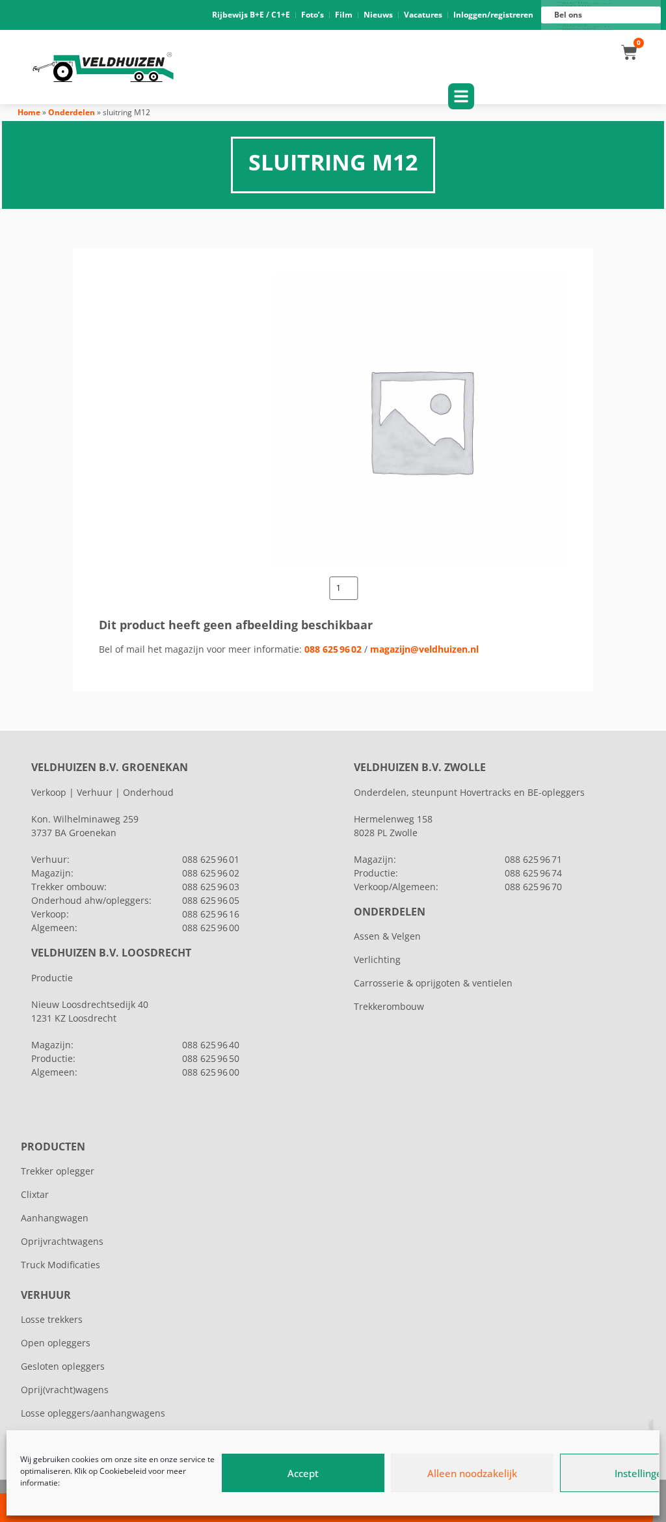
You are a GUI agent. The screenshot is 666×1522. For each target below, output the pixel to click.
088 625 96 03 (210, 886)
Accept (303, 1473)
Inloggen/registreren (493, 14)
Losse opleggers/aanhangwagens (93, 1413)
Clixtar (35, 1194)
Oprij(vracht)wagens (65, 1389)
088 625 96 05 (210, 900)
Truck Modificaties (60, 1264)
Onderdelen (71, 112)
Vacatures (423, 14)
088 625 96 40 (210, 1045)
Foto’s (312, 14)
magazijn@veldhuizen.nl (424, 649)
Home (29, 112)
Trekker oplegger (57, 1171)
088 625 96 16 (210, 914)
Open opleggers (55, 1343)
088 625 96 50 (210, 1058)
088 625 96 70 (533, 886)
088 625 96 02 (333, 649)
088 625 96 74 (533, 873)
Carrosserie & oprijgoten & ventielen (433, 983)
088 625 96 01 (210, 859)
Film (344, 14)
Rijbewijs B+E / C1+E (251, 14)
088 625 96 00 (210, 927)
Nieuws (378, 14)
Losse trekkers (52, 1319)
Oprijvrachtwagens (62, 1241)
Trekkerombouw (389, 1006)
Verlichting (377, 959)
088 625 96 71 (533, 859)
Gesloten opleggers (63, 1366)
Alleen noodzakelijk (472, 1473)
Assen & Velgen (387, 936)
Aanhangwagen (54, 1218)
